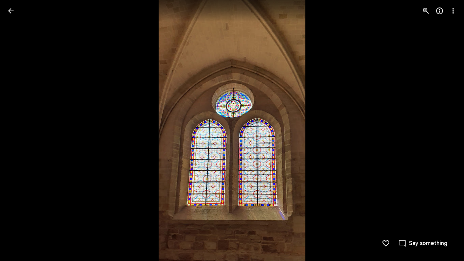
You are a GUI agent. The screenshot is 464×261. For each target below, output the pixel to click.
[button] (19, 130)
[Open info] (439, 11)
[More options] (453, 11)
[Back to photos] (11, 11)
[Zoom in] (426, 11)
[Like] (386, 243)
